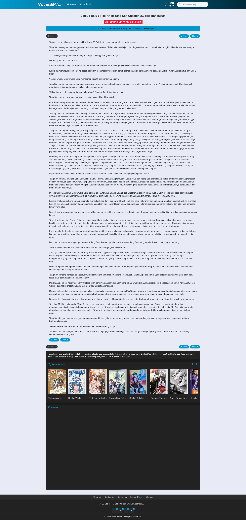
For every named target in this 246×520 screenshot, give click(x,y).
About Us (97, 497)
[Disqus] (123, 451)
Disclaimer (122, 497)
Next (194, 36)
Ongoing (71, 4)
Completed (85, 4)
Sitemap (149, 497)
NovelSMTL (49, 4)
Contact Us (109, 497)
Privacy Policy (136, 497)
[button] (123, 22)
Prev (185, 36)
